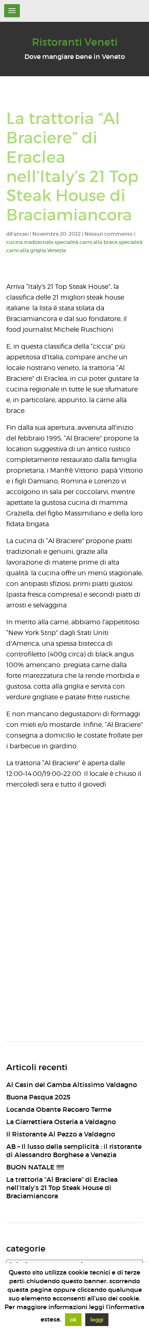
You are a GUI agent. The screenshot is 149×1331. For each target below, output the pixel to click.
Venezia (56, 250)
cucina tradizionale (29, 242)
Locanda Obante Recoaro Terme (58, 1109)
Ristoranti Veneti (75, 42)
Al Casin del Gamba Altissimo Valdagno (71, 1084)
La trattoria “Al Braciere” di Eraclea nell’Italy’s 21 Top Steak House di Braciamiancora (62, 1187)
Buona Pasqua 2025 (38, 1097)
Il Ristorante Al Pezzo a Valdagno (60, 1134)
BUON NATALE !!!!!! (35, 1167)
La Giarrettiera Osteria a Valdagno (61, 1122)
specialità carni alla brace (86, 242)
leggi (96, 1319)
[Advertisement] (74, 946)
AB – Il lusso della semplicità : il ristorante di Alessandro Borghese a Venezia (74, 1150)
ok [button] (73, 1319)
